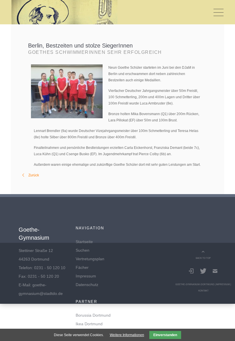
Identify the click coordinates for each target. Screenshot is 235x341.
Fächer (82, 267)
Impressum (86, 276)
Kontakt (203, 290)
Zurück (33, 175)
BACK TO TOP (203, 258)
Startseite (84, 241)
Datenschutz (87, 284)
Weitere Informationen (127, 335)
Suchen (82, 250)
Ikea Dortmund (89, 324)
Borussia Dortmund (93, 315)
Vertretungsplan (90, 259)
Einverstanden (165, 335)
